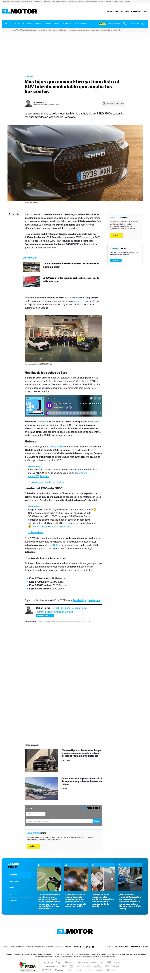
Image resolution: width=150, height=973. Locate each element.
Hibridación (61, 622)
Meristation (111, 969)
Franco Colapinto (124, 1)
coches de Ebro (57, 446)
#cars (77, 472)
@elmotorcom (35, 466)
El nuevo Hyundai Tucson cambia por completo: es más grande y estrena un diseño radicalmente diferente (82, 753)
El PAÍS (48, 962)
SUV (83, 622)
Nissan (101, 1)
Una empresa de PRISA (27, 964)
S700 (44, 421)
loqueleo (100, 969)
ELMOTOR (13, 875)
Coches (40, 622)
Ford (115, 1)
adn (108, 962)
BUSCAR (115, 260)
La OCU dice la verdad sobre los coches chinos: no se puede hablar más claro (71, 280)
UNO (64, 966)
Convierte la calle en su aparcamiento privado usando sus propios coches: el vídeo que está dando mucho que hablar (75, 900)
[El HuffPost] (136, 11)
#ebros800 (44, 526)
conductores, (79, 300)
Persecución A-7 (27, 1)
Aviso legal (5, 947)
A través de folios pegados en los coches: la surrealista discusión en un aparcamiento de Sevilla (103, 900)
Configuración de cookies (33, 947)
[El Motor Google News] (93, 947)
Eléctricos (27, 23)
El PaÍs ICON (80, 969)
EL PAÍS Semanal (98, 966)
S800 (55, 545)
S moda (89, 969)
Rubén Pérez (42, 102)
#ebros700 (33, 476)
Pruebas (48, 23)
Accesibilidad (59, 947)
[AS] (116, 11)
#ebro (84, 472)
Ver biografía (42, 615)
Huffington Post (51, 966)
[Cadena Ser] (146, 11)
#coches (44, 476)
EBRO (88, 622)
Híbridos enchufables (73, 622)
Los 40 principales (59, 962)
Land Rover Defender (59, 1)
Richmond (46, 969)
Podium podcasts (70, 969)
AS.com (100, 962)
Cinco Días (80, 966)
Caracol (117, 962)
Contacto (68, 947)
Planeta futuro (106, 966)
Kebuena (114, 966)
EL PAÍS (11, 888)
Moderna (58, 969)
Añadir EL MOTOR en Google (115, 103)
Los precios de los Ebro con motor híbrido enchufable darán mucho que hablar (71, 265)
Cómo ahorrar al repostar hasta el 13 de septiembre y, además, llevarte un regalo (82, 781)
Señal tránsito (15, 1)
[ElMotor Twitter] (83, 947)
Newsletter (82, 23)
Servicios (102, 23)
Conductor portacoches (76, 1)
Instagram (94, 600)
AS (10, 894)
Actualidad (16, 23)
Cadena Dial (89, 966)
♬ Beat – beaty (36, 532)
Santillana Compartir (83, 962)
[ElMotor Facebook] (80, 947)
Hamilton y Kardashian (42, 1)
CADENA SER (13, 901)
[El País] (110, 11)
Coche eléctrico (91, 1)
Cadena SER (92, 962)
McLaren (109, 1)
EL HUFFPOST (13, 881)
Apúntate (33, 846)
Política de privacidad (17, 947)
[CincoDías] (124, 11)
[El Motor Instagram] (87, 947)
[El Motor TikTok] (89, 947)
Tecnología (67, 23)
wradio (71, 966)
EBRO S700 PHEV (50, 622)
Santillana (70, 962)
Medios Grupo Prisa (27, 970)
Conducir (38, 23)
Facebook (78, 600)
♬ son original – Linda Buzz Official (46, 482)
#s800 (69, 526)
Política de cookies (48, 947)
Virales (57, 23)
